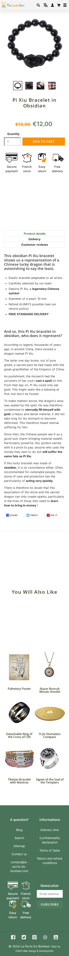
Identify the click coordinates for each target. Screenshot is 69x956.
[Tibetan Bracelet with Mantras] (19, 758)
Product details (34, 233)
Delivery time (49, 830)
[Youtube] (56, 937)
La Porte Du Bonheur (35, 946)
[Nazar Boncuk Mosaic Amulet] (50, 667)
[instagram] (45, 937)
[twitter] (24, 937)
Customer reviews (34, 244)
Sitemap (19, 846)
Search (19, 838)
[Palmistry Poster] (19, 667)
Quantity (13, 134)
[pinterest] (34, 937)
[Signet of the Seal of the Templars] (50, 758)
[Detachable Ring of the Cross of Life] (19, 713)
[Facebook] (13, 937)
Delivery (34, 239)
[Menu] (65, 5)
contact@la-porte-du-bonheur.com (19, 866)
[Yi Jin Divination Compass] (50, 713)
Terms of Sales (49, 850)
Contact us (19, 854)
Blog (19, 830)
